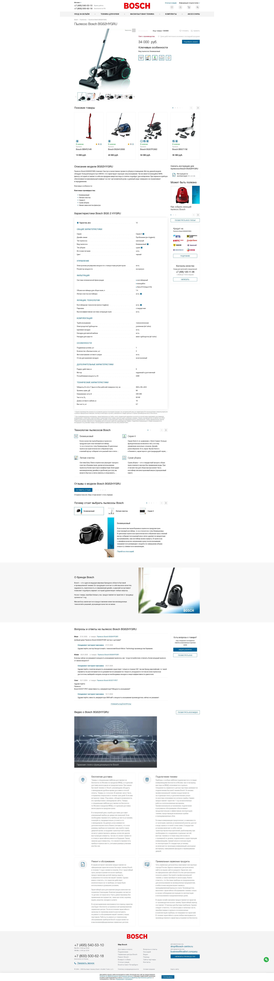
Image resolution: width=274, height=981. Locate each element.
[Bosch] (137, 5)
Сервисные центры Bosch (127, 954)
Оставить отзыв (83, 490)
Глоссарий (147, 952)
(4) (101, 144)
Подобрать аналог (191, 42)
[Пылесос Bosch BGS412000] (121, 126)
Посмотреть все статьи (185, 220)
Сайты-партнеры (149, 959)
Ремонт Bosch (123, 957)
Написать (185, 279)
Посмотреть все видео (188, 712)
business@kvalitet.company (184, 951)
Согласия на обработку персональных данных (137, 977)
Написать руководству (185, 956)
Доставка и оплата (125, 949)
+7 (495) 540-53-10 (83, 5)
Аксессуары (194, 14)
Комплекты (171, 14)
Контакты (146, 962)
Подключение (123, 952)
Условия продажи (149, 969)
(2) (133, 144)
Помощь (146, 957)
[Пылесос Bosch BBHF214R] (89, 126)
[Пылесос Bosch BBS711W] (185, 126)
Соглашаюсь (168, 977)
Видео (145, 954)
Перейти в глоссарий (125, 551)
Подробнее (185, 256)
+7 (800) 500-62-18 (83, 8)
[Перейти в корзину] (189, 7)
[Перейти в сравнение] (180, 7)
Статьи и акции (170, 3)
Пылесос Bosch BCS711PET (107, 680)
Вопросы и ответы (150, 949)
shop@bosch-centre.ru (182, 946)
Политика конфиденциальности (128, 969)
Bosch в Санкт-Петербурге (128, 965)
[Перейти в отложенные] (172, 7)
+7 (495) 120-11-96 (185, 272)
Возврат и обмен (124, 959)
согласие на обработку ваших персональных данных (116, 976)
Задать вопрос (185, 650)
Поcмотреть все (185, 655)
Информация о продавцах (124, 979)
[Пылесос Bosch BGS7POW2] (153, 126)
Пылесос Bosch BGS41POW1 (107, 636)
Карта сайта (175, 969)
